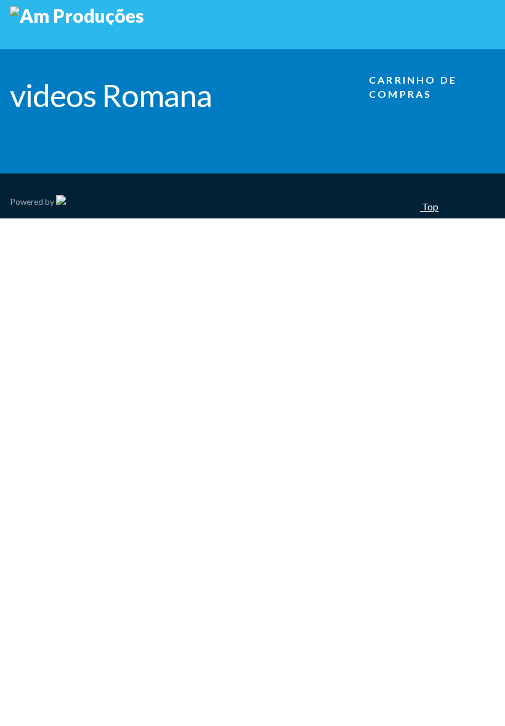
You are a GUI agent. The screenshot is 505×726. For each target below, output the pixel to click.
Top (429, 206)
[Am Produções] (77, 15)
